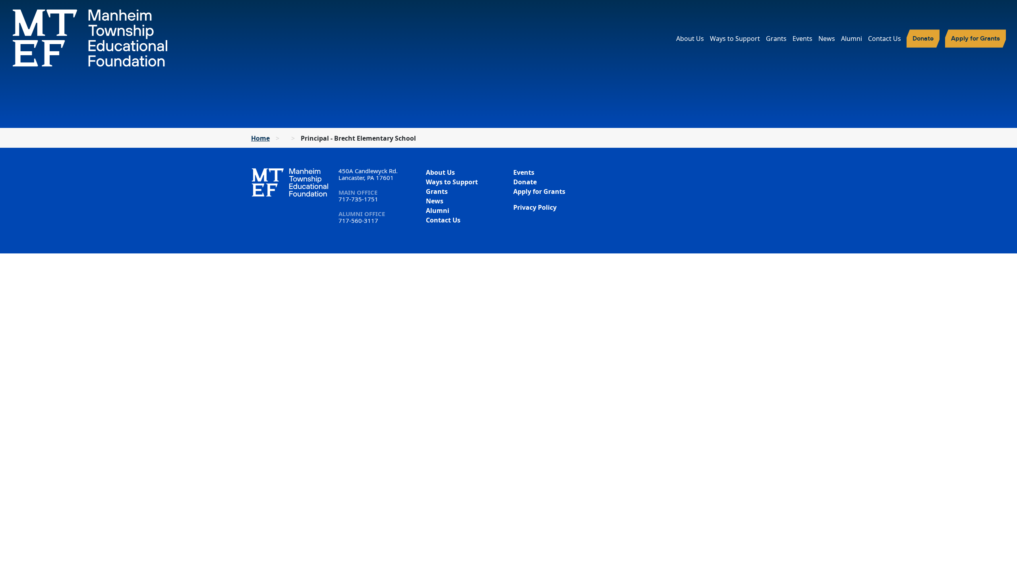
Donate (923, 38)
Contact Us (884, 38)
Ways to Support (735, 38)
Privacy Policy (535, 207)
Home (260, 138)
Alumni (851, 38)
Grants (776, 38)
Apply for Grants (975, 38)
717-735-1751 (358, 199)
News (826, 38)
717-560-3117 (358, 220)
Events (802, 38)
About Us (690, 38)
